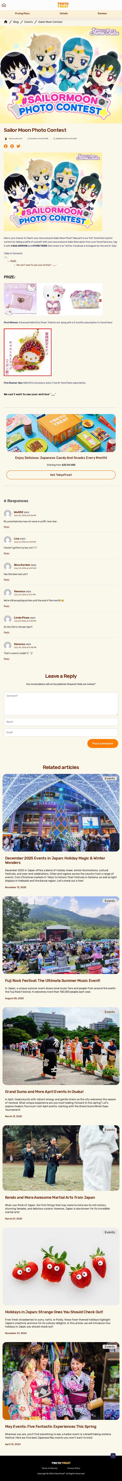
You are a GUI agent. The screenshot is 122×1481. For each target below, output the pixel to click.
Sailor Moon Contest (50, 22)
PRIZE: (13, 261)
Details (64, 13)
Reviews (102, 13)
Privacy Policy (74, 1468)
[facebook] (6, 146)
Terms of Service (49, 1468)
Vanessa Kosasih (15, 139)
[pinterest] (12, 146)
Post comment (102, 743)
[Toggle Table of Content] (6, 257)
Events (28, 22)
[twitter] (18, 146)
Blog (16, 22)
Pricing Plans (22, 13)
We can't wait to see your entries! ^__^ (37, 265)
